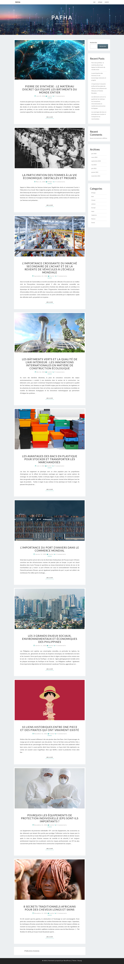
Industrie (94, 215)
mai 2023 (94, 165)
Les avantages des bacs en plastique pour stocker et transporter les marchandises (49, 459)
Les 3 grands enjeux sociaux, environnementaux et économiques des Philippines (49, 638)
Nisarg (80, 960)
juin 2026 (93, 153)
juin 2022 (93, 168)
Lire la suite (50, 117)
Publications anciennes (32, 951)
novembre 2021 (95, 176)
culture (93, 204)
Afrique (100, 2)
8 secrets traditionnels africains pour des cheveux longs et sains (50, 908)
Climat (93, 200)
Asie (94, 2)
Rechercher (93, 42)
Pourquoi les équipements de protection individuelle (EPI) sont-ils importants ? (49, 818)
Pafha (17, 2)
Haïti (92, 211)
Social (93, 222)
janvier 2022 (94, 172)
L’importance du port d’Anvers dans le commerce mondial (49, 549)
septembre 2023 (96, 161)
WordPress (67, 960)
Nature (93, 219)
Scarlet (49, 96)
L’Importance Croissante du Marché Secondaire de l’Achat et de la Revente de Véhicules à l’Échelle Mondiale (49, 268)
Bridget (50, 181)
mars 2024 (94, 157)
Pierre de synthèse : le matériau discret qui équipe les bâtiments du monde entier (49, 89)
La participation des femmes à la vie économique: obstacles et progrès (49, 176)
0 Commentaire (59, 96)
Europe (107, 2)
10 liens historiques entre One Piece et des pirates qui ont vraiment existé (49, 728)
